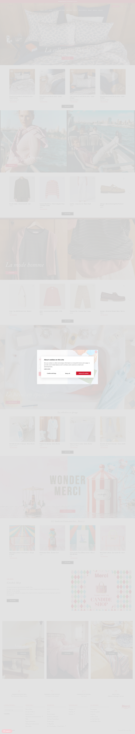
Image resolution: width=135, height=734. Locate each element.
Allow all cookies (83, 373)
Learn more (47, 369)
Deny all (67, 373)
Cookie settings (51, 373)
